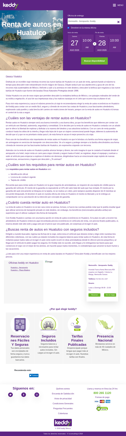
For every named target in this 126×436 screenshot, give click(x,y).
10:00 (87, 40)
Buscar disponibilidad (94, 61)
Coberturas (63, 413)
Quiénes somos (63, 389)
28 (102, 43)
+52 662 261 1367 (101, 279)
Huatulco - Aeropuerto (19, 267)
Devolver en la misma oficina (83, 28)
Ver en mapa (110, 295)
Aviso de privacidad (63, 399)
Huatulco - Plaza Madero (20, 270)
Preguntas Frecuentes (63, 408)
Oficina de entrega (76, 16)
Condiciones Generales (63, 403)
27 (74, 43)
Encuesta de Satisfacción (63, 394)
